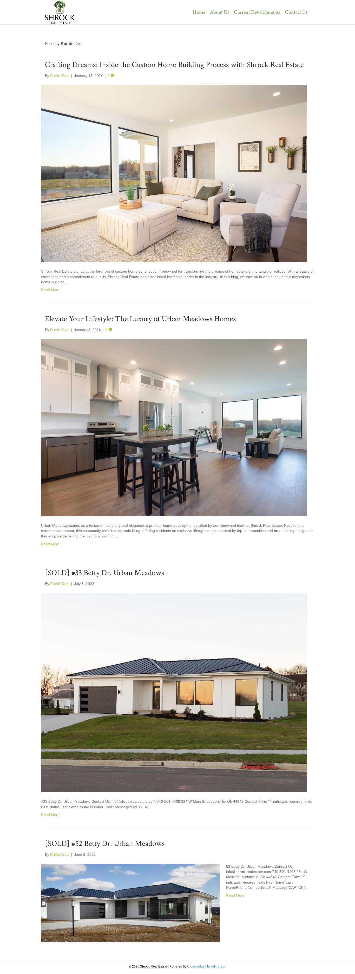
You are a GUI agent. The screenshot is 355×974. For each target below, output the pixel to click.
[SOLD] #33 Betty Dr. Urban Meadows (104, 573)
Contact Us (296, 12)
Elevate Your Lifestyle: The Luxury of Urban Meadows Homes (140, 319)
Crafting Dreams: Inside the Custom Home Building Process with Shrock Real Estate (174, 65)
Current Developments (257, 12)
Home (199, 12)
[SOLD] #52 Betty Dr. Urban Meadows (105, 844)
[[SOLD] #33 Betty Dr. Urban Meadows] (174, 692)
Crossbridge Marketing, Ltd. (206, 966)
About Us (219, 12)
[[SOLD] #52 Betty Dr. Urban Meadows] (130, 902)
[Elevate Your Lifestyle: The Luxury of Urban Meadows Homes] (174, 427)
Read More (50, 290)
